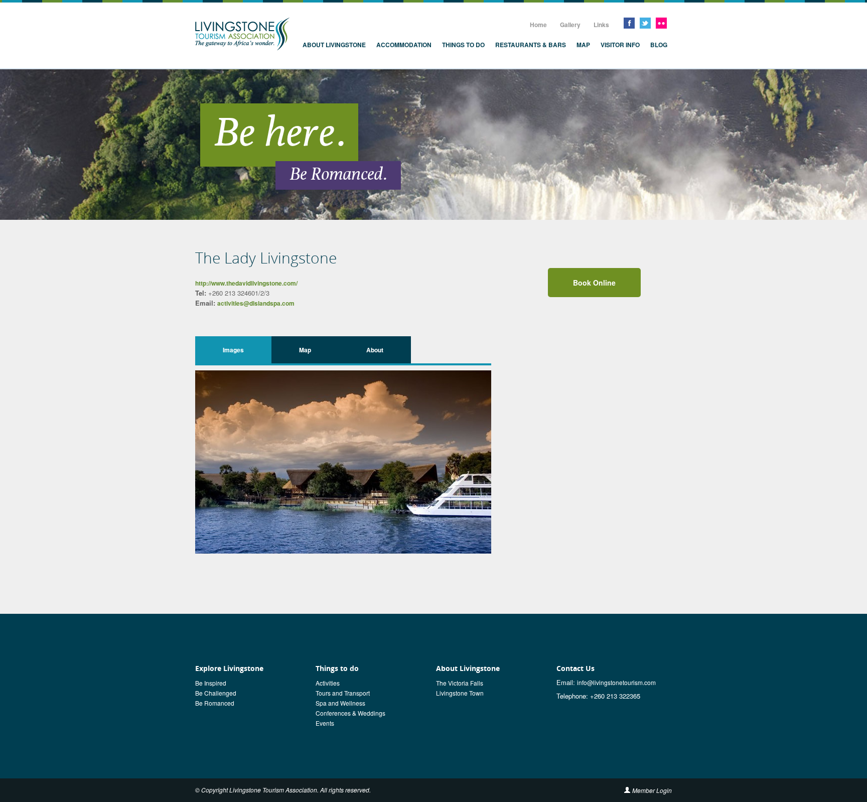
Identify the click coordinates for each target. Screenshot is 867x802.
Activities (328, 683)
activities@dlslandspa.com (256, 303)
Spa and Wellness (340, 703)
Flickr (661, 23)
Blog (658, 44)
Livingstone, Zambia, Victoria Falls (242, 34)
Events (325, 723)
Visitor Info (620, 44)
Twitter (645, 23)
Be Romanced (214, 703)
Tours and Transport (343, 693)
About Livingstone (334, 44)
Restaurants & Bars (530, 44)
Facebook (629, 23)
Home (538, 24)
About (374, 349)
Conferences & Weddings (350, 713)
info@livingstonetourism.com (616, 682)
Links (601, 24)
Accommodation (403, 44)
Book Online (594, 283)
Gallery (570, 24)
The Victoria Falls (459, 683)
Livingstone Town (460, 693)
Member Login (652, 790)
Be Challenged (215, 693)
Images (233, 349)
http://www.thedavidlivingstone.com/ (246, 283)
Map (583, 44)
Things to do (463, 44)
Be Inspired (210, 683)
